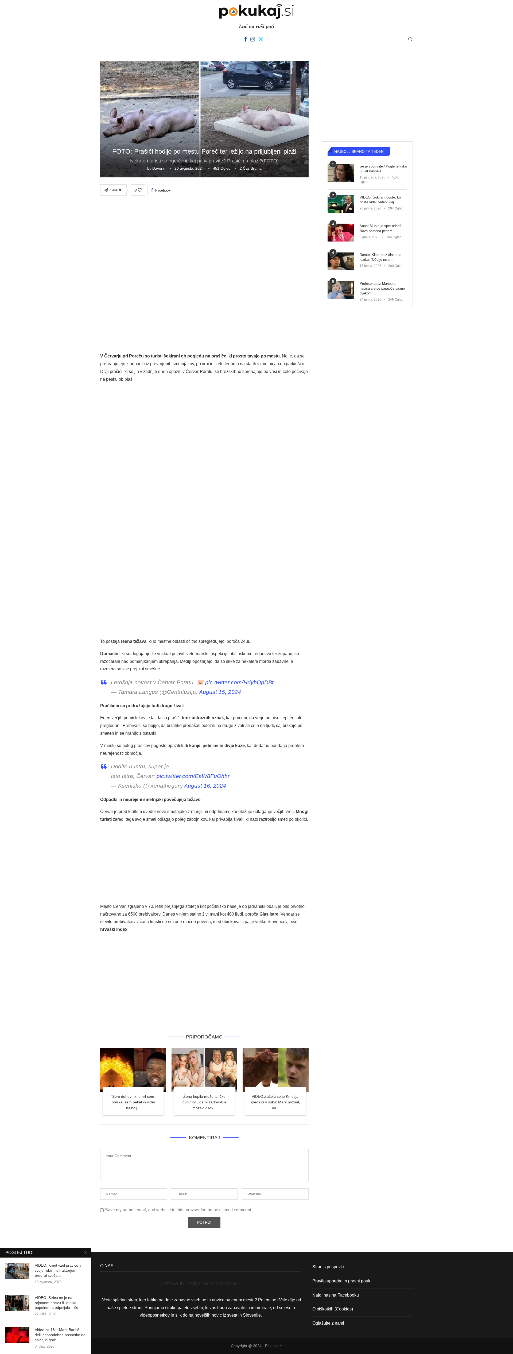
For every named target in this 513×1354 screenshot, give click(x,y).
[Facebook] (245, 39)
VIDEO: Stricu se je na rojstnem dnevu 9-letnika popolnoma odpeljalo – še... (58, 1302)
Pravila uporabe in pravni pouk (341, 1281)
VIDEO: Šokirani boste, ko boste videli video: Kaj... (380, 199)
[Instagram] (252, 39)
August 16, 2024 (205, 786)
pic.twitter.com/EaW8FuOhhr (193, 776)
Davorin (158, 168)
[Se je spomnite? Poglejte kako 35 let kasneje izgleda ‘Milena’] (341, 173)
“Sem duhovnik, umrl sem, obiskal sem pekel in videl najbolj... (133, 1102)
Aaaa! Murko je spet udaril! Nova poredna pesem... (380, 228)
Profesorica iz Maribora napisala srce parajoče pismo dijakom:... (382, 288)
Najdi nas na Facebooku (335, 1295)
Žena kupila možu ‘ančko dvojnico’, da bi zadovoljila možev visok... (204, 1102)
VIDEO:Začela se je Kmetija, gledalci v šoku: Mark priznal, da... (275, 1102)
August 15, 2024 (220, 692)
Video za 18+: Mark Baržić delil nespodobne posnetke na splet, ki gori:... (60, 1335)
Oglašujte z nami (328, 1323)
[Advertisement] (204, 241)
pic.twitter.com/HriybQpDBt (239, 682)
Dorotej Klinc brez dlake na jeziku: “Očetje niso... (380, 257)
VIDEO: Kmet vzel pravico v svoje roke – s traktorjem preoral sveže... (58, 1270)
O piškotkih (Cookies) (332, 1309)
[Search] (410, 39)
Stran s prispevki (328, 1266)
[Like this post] (140, 190)
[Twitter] (261, 39)
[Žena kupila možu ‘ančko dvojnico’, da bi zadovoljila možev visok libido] (205, 1070)
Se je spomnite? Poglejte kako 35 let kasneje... (383, 168)
